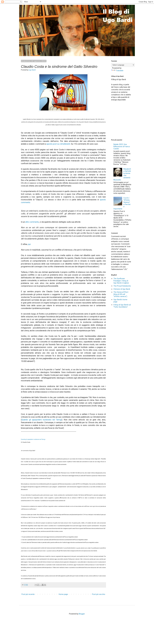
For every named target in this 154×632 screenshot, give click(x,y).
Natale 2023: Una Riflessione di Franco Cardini (121, 146)
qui (29, 244)
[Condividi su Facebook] (43, 585)
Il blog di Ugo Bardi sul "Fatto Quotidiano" (122, 306)
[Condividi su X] (40, 585)
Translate (119, 70)
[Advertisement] (129, 120)
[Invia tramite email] (36, 585)
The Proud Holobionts (122, 286)
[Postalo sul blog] (38, 585)
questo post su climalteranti (58, 144)
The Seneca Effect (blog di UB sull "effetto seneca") (120, 294)
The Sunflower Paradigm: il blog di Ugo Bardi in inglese (121, 280)
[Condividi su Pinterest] (45, 585)
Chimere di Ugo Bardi (121, 289)
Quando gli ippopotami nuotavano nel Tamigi (42, 420)
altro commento (32, 222)
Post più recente (28, 594)
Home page (63, 594)
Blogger (82, 614)
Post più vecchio (98, 594)
